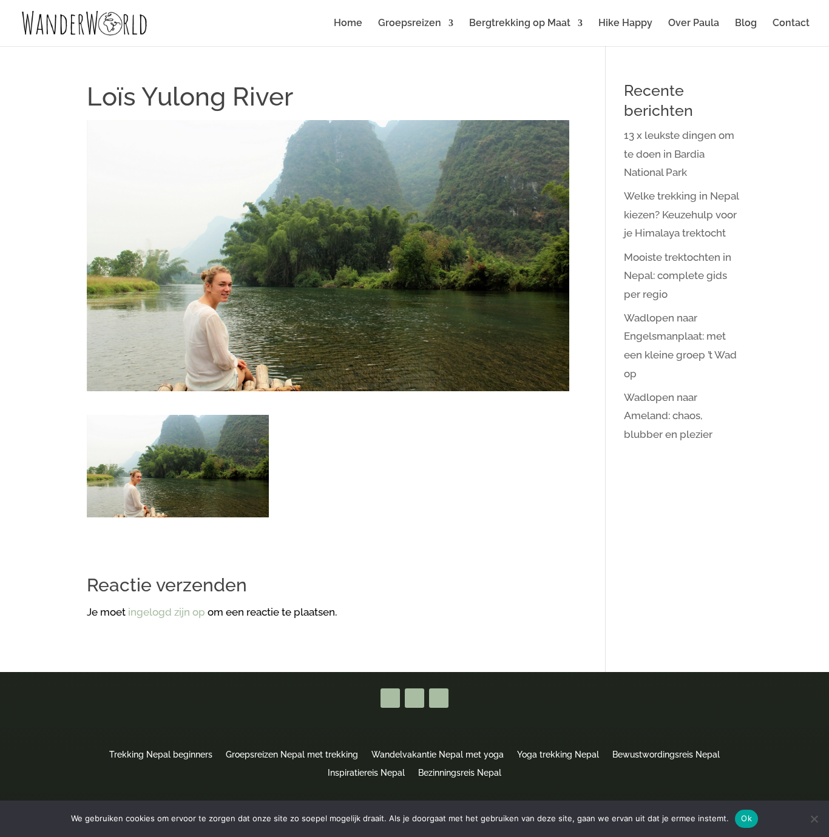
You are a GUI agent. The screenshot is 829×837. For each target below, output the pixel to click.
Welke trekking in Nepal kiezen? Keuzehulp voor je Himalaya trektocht (681, 214)
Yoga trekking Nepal (558, 754)
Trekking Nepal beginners (160, 754)
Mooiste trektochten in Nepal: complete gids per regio (677, 275)
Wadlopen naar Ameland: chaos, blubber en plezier (668, 415)
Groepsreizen (409, 24)
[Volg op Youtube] (414, 698)
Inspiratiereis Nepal (366, 772)
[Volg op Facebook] (390, 698)
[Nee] (814, 819)
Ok (746, 818)
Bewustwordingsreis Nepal (666, 754)
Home (348, 24)
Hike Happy (625, 24)
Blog (746, 24)
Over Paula (693, 24)
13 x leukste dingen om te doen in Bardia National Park (679, 153)
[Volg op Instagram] (438, 698)
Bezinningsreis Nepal (459, 772)
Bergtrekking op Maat (519, 24)
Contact (791, 24)
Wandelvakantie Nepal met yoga (437, 754)
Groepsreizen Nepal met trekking (292, 754)
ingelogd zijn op (166, 612)
